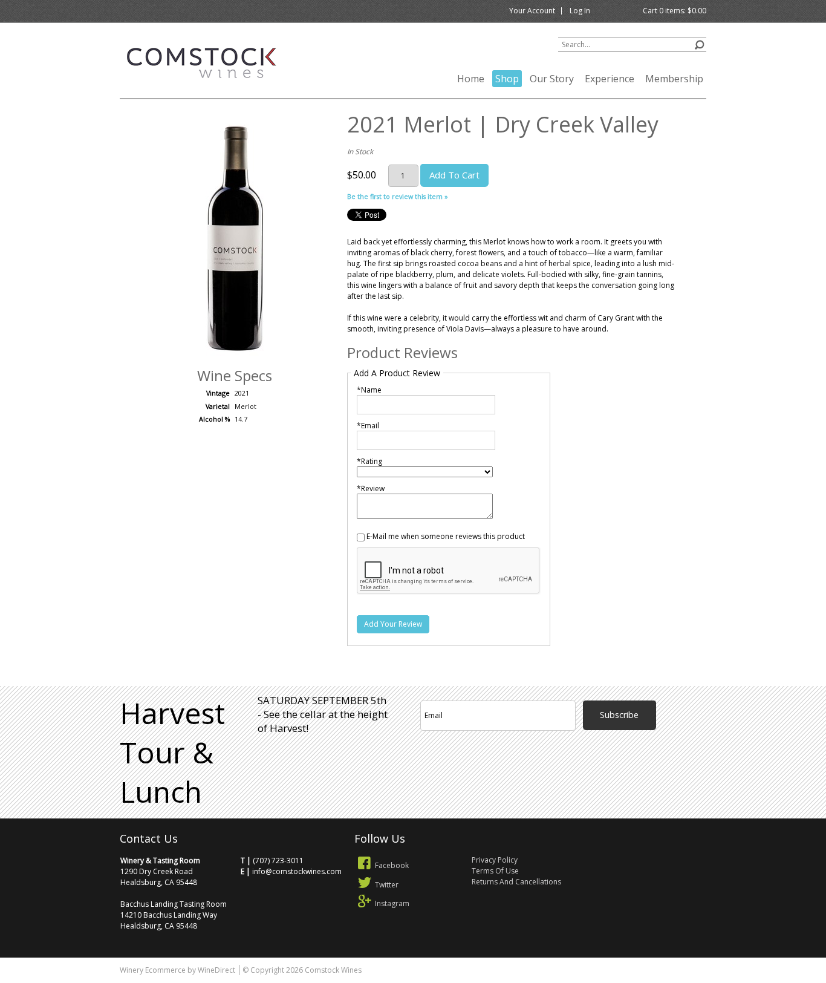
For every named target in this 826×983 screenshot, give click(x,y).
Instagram (392, 903)
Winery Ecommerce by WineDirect (177, 970)
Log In (580, 10)
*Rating (369, 461)
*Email (368, 425)
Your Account (532, 10)
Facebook (392, 865)
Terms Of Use (495, 871)
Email (665, 685)
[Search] (699, 43)
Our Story (552, 78)
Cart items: (674, 10)
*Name (369, 390)
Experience (609, 78)
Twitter (386, 885)
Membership (674, 78)
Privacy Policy (495, 860)
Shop (507, 78)
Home (470, 78)
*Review (371, 488)
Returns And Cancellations (516, 882)
